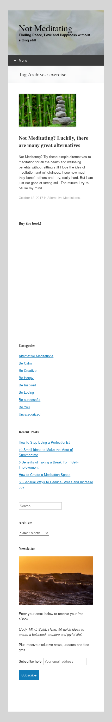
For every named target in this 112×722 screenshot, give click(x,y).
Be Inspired (27, 384)
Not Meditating (45, 27)
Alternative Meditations (63, 197)
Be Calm (25, 363)
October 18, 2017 (31, 197)
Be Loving (26, 392)
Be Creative (27, 370)
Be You (24, 406)
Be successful (29, 399)
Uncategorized (29, 414)
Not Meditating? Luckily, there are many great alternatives (53, 141)
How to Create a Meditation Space (44, 474)
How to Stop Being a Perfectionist (44, 442)
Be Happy (26, 377)
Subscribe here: (30, 661)
